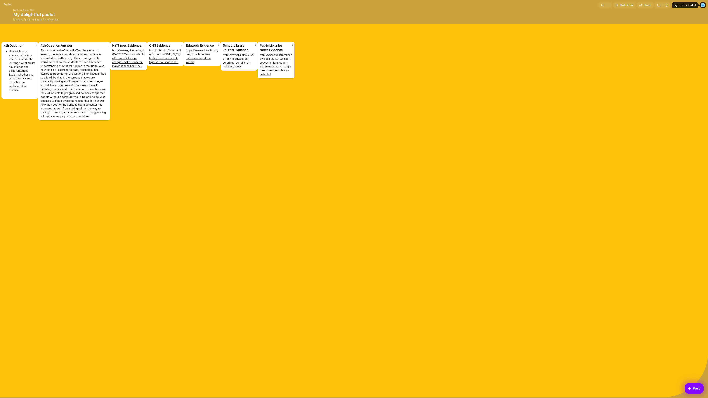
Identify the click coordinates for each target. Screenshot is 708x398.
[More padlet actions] (666, 5)
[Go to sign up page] (703, 5)
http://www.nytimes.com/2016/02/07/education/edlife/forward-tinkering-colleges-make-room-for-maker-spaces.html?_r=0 (128, 58)
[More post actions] (292, 44)
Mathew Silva (20, 10)
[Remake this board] (658, 5)
